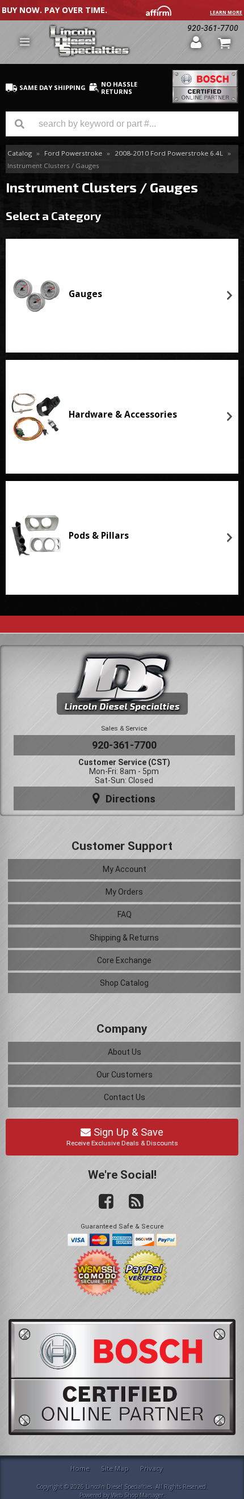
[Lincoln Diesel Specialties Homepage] (115, 42)
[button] (122, 123)
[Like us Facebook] (101, 1202)
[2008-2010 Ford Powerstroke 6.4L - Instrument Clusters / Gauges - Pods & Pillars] (36, 537)
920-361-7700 (124, 745)
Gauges (85, 294)
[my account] (196, 42)
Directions (129, 799)
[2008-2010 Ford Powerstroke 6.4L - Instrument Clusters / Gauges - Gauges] (36, 295)
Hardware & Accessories (123, 414)
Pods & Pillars (99, 536)
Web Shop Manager (137, 1495)
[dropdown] (24, 42)
